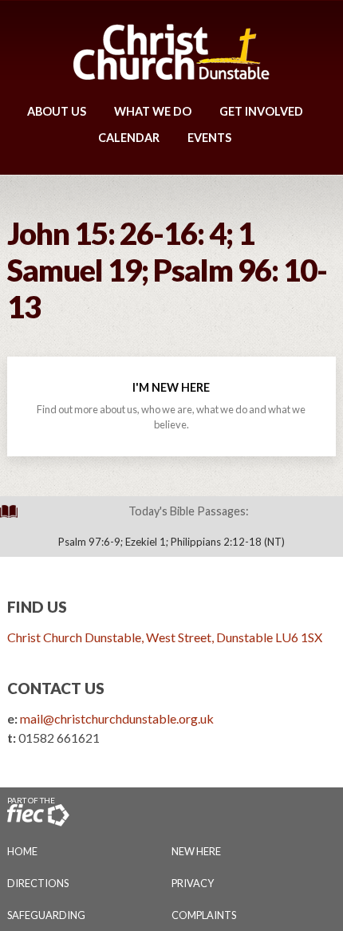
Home (22, 851)
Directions (38, 883)
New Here (196, 851)
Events (209, 137)
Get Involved (261, 111)
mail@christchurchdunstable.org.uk (117, 718)
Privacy (193, 883)
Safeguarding (46, 915)
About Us (56, 111)
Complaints (204, 915)
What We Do (152, 111)
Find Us (37, 607)
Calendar (129, 137)
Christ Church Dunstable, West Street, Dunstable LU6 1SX (164, 637)
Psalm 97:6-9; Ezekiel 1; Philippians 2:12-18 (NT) (171, 541)
